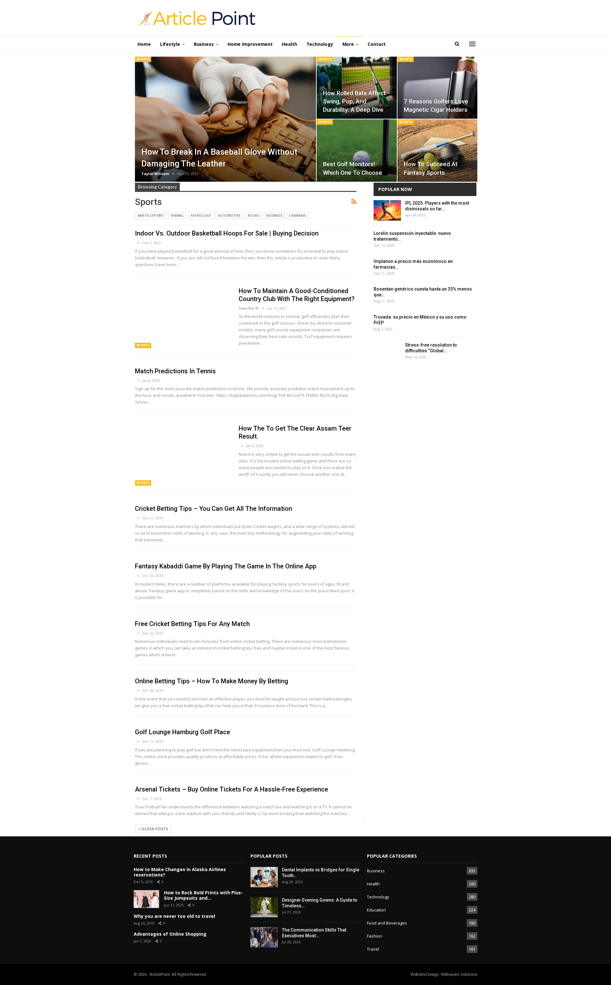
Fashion (374, 936)
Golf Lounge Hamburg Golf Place (182, 732)
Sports (143, 59)
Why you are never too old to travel (174, 916)
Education (376, 910)
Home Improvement (250, 44)
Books (254, 215)
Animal (177, 215)
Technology (319, 44)
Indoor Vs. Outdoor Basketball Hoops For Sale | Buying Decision (227, 233)
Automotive (229, 215)
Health (289, 44)
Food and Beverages (387, 923)
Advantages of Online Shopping (170, 934)
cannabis (297, 215)
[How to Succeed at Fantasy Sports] (437, 150)
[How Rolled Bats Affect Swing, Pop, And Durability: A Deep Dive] (356, 87)
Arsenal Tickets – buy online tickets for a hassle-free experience (231, 789)
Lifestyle (170, 44)
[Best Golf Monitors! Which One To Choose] (356, 150)
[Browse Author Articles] (138, 242)
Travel (373, 949)
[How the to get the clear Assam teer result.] (182, 455)
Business (204, 44)
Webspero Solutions (459, 974)
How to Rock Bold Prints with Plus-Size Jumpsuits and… (203, 895)
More (348, 44)
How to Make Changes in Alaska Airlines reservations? (180, 872)
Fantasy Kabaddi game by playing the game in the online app (225, 566)
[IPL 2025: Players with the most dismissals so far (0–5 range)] (387, 210)
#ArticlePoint (150, 215)
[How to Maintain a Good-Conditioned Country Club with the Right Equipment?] (182, 317)
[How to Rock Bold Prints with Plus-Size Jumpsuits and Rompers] (146, 899)
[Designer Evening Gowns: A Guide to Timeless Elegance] (264, 907)
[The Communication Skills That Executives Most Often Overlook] (264, 937)
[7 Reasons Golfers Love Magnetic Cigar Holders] (437, 87)
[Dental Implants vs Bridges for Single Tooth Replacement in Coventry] (264, 877)
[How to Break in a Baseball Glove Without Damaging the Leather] (225, 119)
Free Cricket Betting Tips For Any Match (192, 624)
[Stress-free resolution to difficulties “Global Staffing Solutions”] (387, 352)
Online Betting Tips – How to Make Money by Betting (211, 681)
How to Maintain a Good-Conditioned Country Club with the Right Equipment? (297, 295)
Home (144, 44)
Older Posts (154, 829)
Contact (377, 44)
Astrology (201, 215)
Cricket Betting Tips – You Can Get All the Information (213, 508)
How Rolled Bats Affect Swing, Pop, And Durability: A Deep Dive (354, 101)
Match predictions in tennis (175, 371)
